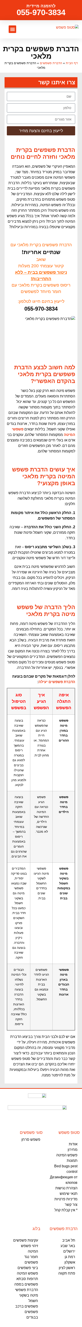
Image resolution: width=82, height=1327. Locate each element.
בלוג (36, 1228)
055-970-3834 (41, 12)
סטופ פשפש (69, 1132)
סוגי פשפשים (31, 1132)
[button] (12, 29)
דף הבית (72, 63)
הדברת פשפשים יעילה (56, 682)
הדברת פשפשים (51, 63)
